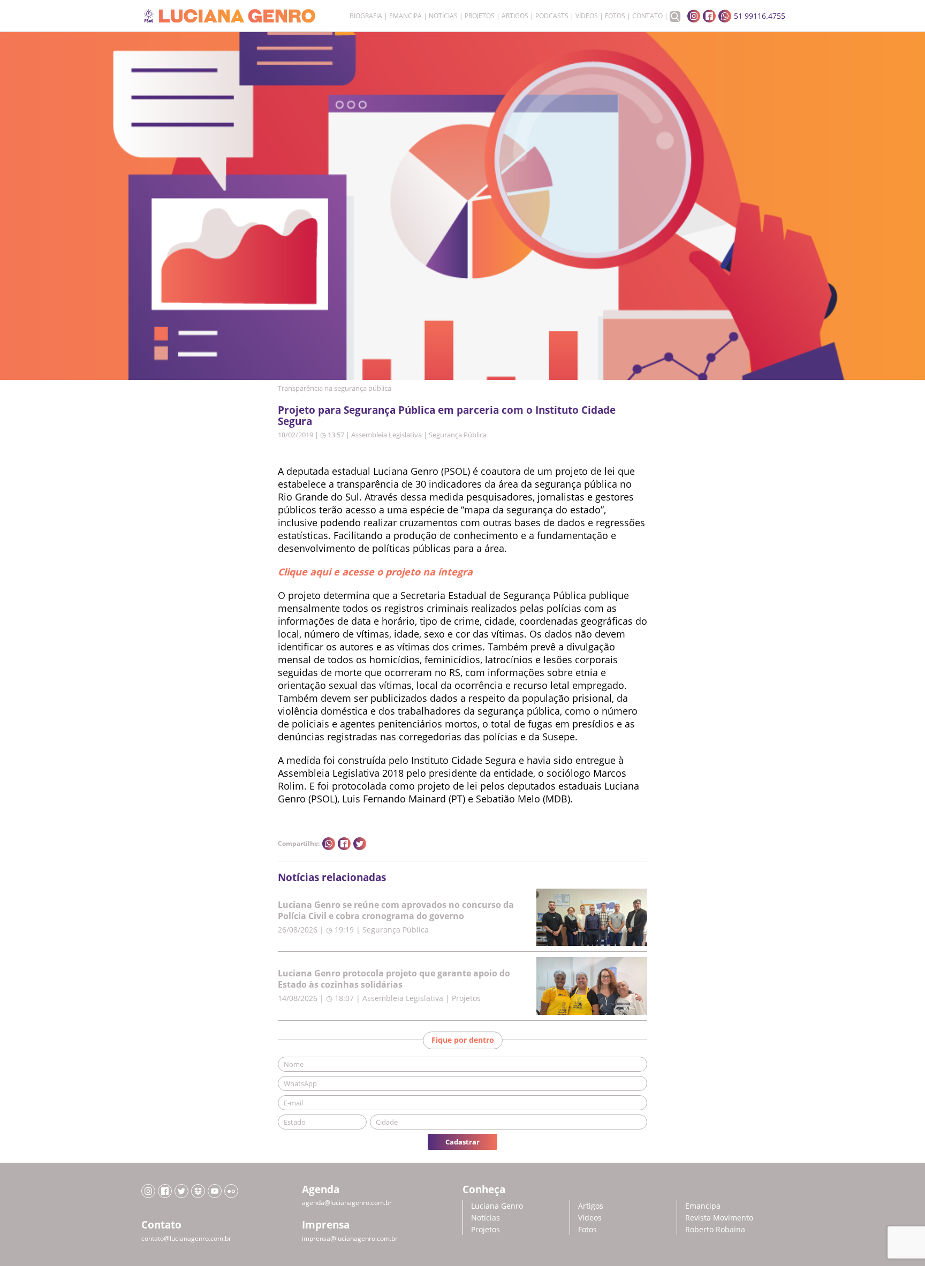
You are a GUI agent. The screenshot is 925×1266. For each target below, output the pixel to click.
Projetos (480, 16)
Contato (647, 16)
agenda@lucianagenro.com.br (347, 1202)
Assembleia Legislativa (386, 434)
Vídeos (586, 16)
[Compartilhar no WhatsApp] (328, 843)
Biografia (366, 16)
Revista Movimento (719, 1217)
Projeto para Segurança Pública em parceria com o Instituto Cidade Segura (447, 415)
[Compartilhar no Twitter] (359, 843)
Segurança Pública (458, 434)
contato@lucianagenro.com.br (186, 1238)
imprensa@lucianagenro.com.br (350, 1238)
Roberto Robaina (715, 1229)
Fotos (615, 16)
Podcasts (551, 16)
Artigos (515, 16)
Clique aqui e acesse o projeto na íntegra (375, 571)
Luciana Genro (497, 1206)
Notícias (443, 16)
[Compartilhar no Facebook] (344, 843)
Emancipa (405, 16)
